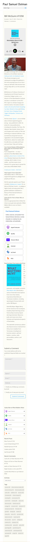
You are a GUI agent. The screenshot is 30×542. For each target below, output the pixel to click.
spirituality (8, 533)
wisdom (20, 533)
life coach (8, 519)
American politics (19, 490)
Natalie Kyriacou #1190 (10, 446)
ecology (7, 506)
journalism (20, 514)
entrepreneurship (9, 508)
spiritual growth (17, 530)
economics (14, 506)
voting (14, 533)
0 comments (13, 21)
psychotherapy (17, 527)
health (18, 511)
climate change (17, 495)
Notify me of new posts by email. (15, 392)
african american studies (17, 487)
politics (21, 525)
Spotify (13, 233)
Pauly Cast (19, 19)
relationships (8, 530)
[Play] (15, 51)
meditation (15, 522)
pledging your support (15, 184)
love (14, 519)
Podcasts (6, 21)
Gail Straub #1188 (9, 452)
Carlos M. (6, 458)
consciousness (16, 498)
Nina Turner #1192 (9, 441)
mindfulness (8, 525)
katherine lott (8, 517)
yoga (7, 536)
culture (21, 500)
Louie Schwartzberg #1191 (11, 444)
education (22, 506)
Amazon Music (15, 240)
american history (9, 490)
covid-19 (7, 500)
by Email (13, 252)
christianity (8, 495)
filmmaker (18, 508)
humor (13, 514)
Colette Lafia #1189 (9, 449)
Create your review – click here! (12, 170)
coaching (7, 498)
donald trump (16, 503)
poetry (15, 525)
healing (12, 511)
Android (13, 246)
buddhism (14, 492)
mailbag (19, 519)
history (7, 514)
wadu (5, 466)
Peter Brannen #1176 (17, 458)
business (21, 492)
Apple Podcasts (15, 227)
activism (7, 487)
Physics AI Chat (8, 461)
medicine (7, 522)
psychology (8, 527)
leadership (17, 517)
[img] (15, 45)
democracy (8, 503)
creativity (14, 500)
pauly (7, 19)
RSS (12, 258)
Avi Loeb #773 (18, 469)
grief (7, 511)
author (7, 492)
